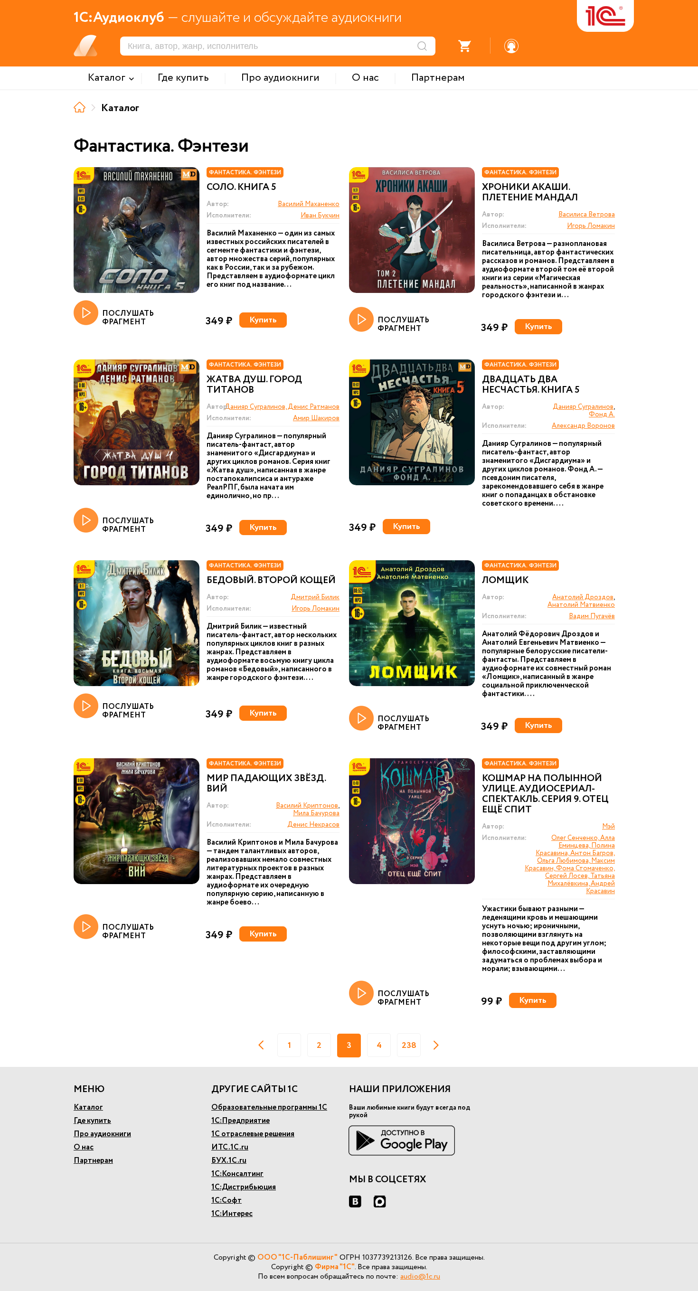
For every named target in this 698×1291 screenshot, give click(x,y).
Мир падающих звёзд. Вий (266, 783)
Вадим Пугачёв (592, 616)
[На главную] (79, 107)
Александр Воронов (583, 426)
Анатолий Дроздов (582, 597)
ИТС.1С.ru (229, 1147)
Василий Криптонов (307, 805)
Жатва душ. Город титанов (254, 385)
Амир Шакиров (316, 418)
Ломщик (505, 580)
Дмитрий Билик (315, 597)
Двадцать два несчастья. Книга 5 (531, 385)
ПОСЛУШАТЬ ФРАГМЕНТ (128, 317)
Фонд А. (602, 414)
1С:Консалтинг (237, 1173)
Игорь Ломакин (591, 226)
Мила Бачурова (316, 813)
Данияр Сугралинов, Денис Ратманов (282, 407)
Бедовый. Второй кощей (271, 580)
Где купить (92, 1120)
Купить (263, 320)
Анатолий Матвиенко (581, 605)
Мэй (608, 826)
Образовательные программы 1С (269, 1107)
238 (409, 1045)
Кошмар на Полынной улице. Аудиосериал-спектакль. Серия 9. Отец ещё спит (545, 794)
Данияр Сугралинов (583, 407)
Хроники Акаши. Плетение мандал (530, 192)
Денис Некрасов (313, 825)
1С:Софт (226, 1200)
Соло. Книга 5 (241, 187)
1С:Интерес (232, 1213)
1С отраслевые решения (252, 1134)
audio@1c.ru (420, 1276)
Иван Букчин (320, 215)
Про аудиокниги (102, 1134)
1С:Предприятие (240, 1120)
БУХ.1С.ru (228, 1160)
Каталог (88, 1107)
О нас (84, 1147)
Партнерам (93, 1160)
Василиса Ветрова (586, 214)
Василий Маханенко (309, 204)
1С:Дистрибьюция (243, 1187)
